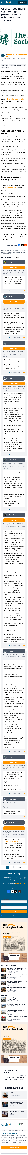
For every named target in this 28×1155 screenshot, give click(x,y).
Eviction (16, 250)
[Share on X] (22, 245)
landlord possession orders (16, 99)
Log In (14, 912)
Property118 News (21, 65)
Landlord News (5, 65)
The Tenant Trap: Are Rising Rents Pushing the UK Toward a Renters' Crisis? (14, 1079)
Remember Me (6, 915)
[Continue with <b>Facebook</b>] (8, 891)
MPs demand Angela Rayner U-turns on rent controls (16, 998)
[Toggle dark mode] (16, 2)
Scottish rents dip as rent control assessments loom (15, 1011)
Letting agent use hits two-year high (16, 1004)
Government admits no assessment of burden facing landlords (17, 982)
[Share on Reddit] (25, 245)
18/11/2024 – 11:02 (15, 841)
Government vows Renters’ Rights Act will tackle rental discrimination (16, 969)
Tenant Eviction (5, 67)
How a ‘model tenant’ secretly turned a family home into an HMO (16, 988)
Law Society (4, 252)
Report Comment (17, 290)
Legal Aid (9, 252)
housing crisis (22, 250)
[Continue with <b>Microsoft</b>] (19, 891)
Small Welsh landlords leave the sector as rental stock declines (17, 1017)
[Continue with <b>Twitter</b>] (15, 891)
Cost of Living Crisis (9, 250)
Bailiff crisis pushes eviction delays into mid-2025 (17, 1093)
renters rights (8, 253)
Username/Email (5, 899)
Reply (23, 290)
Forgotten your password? (17, 915)
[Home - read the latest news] (8, 2)
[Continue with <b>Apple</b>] (12, 891)
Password (3, 905)
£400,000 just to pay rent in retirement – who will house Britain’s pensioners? (17, 975)
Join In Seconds (20, 883)
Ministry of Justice (17, 252)
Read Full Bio (14, 267)
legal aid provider (10, 188)
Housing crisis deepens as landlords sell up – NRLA (16, 1103)
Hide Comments (17, 257)
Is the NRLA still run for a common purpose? (14, 1071)
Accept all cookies (14, 1147)
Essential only (14, 1151)
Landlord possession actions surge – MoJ (17, 1112)
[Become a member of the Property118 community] (14, 937)
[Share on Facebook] (19, 245)
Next (19, 867)
